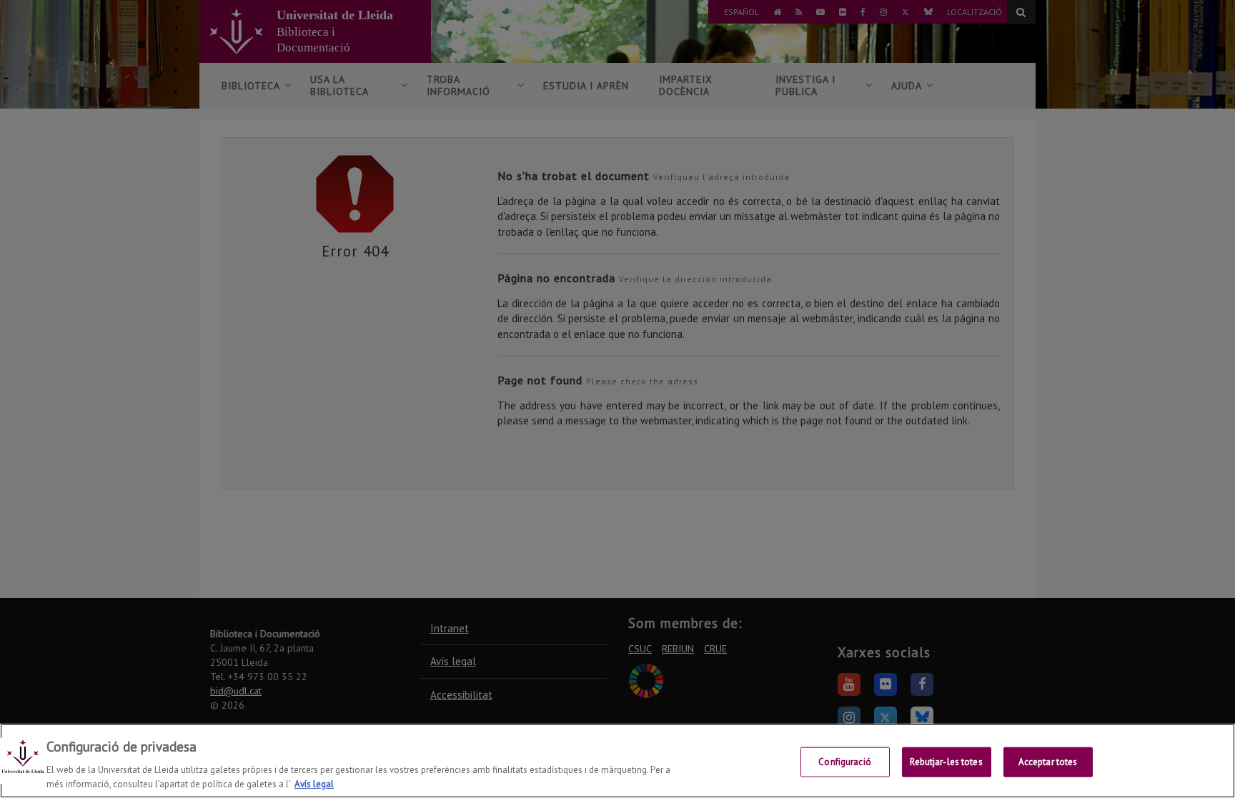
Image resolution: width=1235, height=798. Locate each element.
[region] (617, 761)
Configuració (844, 762)
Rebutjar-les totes (946, 762)
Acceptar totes (1048, 762)
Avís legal (314, 783)
